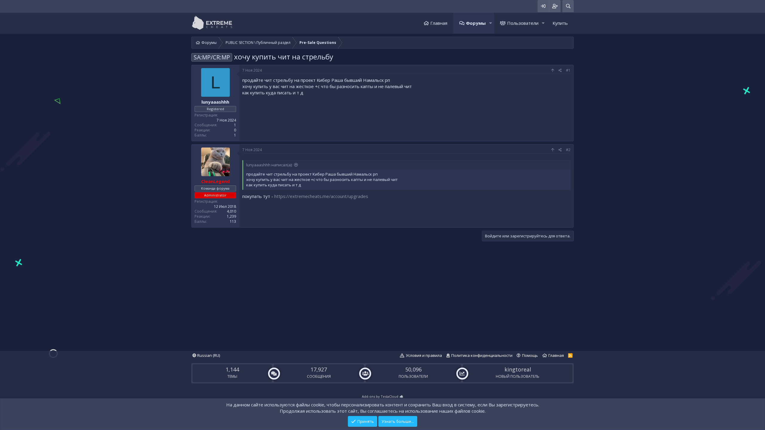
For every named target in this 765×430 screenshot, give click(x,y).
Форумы (476, 23)
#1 (568, 70)
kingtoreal (517, 369)
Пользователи (522, 23)
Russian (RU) (208, 355)
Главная (438, 23)
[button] (490, 23)
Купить (560, 23)
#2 (568, 149)
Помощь (530, 355)
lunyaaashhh (215, 102)
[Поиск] (568, 6)
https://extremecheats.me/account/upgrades (321, 196)
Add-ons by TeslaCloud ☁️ (382, 396)
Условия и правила (424, 355)
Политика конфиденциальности (481, 355)
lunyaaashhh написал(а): (269, 165)
